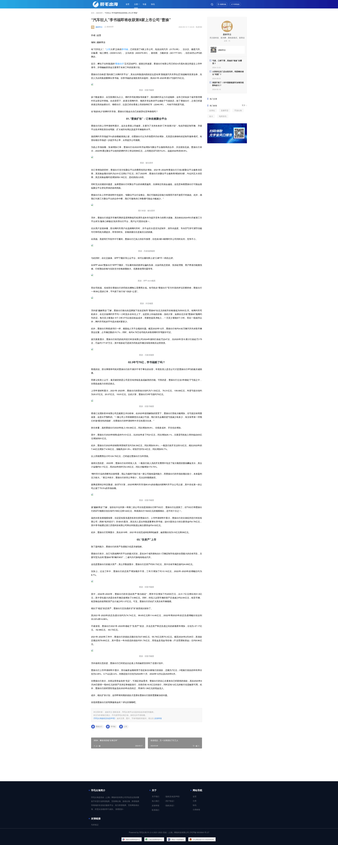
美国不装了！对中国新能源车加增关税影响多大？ (228, 83)
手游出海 (238, 110)
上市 (108, 49)
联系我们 (155, 810)
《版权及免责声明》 (172, 797)
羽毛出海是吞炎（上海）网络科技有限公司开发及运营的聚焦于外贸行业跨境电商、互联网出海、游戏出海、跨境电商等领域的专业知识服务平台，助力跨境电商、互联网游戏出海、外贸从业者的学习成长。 (115, 803)
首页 (127, 4)
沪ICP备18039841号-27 (199, 832)
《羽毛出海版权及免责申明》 (104, 718)
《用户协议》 (169, 801)
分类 (136, 4)
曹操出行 (119, 63)
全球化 (212, 110)
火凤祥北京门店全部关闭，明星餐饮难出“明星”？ (228, 73)
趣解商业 (99, 27)
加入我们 (155, 801)
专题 (144, 4)
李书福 (125, 49)
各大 (211, 116)
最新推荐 (99, 13)
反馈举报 (158, 718)
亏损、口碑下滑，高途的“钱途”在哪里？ (227, 62)
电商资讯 (222, 116)
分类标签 (196, 810)
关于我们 (155, 797)
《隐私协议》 (169, 806)
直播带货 (224, 110)
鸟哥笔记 (94, 825)
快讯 (153, 4)
